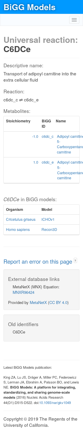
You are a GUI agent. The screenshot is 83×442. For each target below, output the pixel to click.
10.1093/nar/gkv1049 (55, 402)
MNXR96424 (23, 292)
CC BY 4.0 (58, 302)
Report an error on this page (38, 261)
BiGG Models (29, 7)
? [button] (75, 260)
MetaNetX (38, 302)
